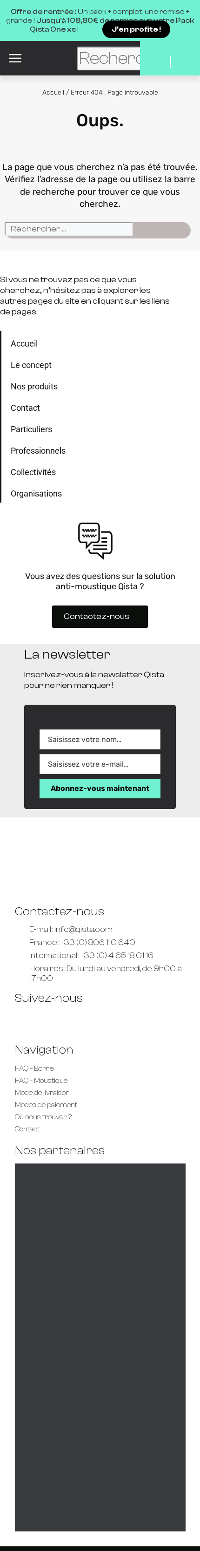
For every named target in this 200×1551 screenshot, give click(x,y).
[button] (15, 58)
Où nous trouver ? (43, 1117)
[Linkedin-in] (80, 1020)
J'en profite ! (136, 29)
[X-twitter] (107, 1020)
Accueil (53, 92)
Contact (27, 1129)
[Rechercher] (145, 231)
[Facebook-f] (26, 1020)
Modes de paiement (46, 1105)
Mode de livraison (42, 1093)
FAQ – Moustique (41, 1081)
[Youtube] (53, 1020)
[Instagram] (134, 1020)
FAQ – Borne (34, 1069)
